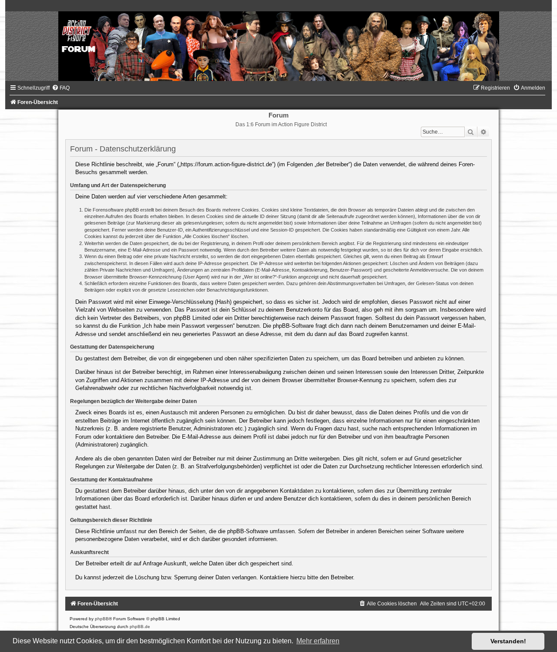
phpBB (102, 618)
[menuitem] (61, 88)
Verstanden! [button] (508, 641)
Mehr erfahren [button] (317, 641)
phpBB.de (140, 626)
